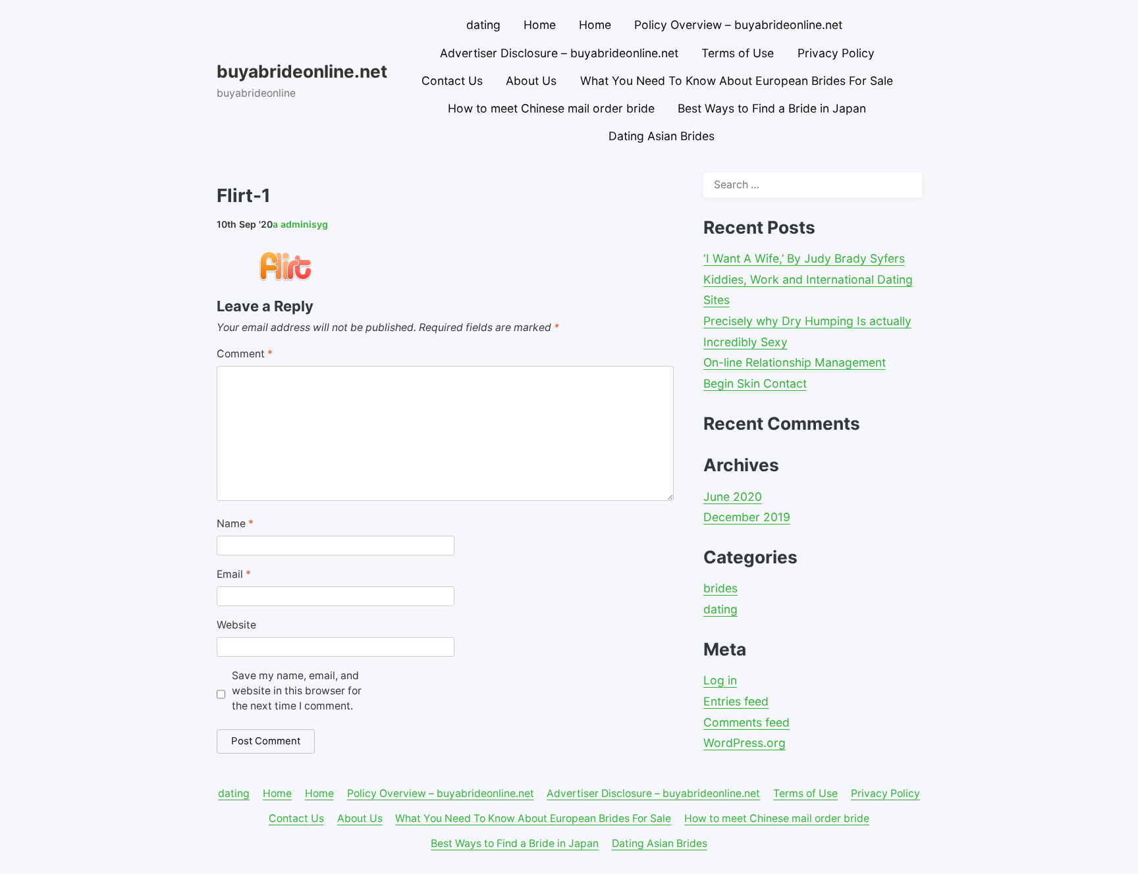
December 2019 (746, 517)
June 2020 (732, 496)
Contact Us (452, 81)
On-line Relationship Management (794, 362)
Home (540, 25)
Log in (720, 680)
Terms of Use (737, 53)
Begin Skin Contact (755, 383)
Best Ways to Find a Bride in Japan (772, 108)
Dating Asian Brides (662, 136)
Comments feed (746, 722)
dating (483, 25)
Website (236, 625)
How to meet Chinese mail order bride (551, 108)
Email (234, 574)
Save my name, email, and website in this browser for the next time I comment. (297, 690)
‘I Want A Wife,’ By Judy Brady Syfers (804, 258)
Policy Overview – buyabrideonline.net (738, 25)
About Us (531, 81)
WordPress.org (744, 743)
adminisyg (300, 224)
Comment (245, 353)
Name (235, 523)
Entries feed (736, 701)
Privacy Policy (836, 53)
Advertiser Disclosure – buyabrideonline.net (559, 53)
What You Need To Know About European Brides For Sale (736, 81)
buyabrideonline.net (302, 71)
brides (720, 588)
